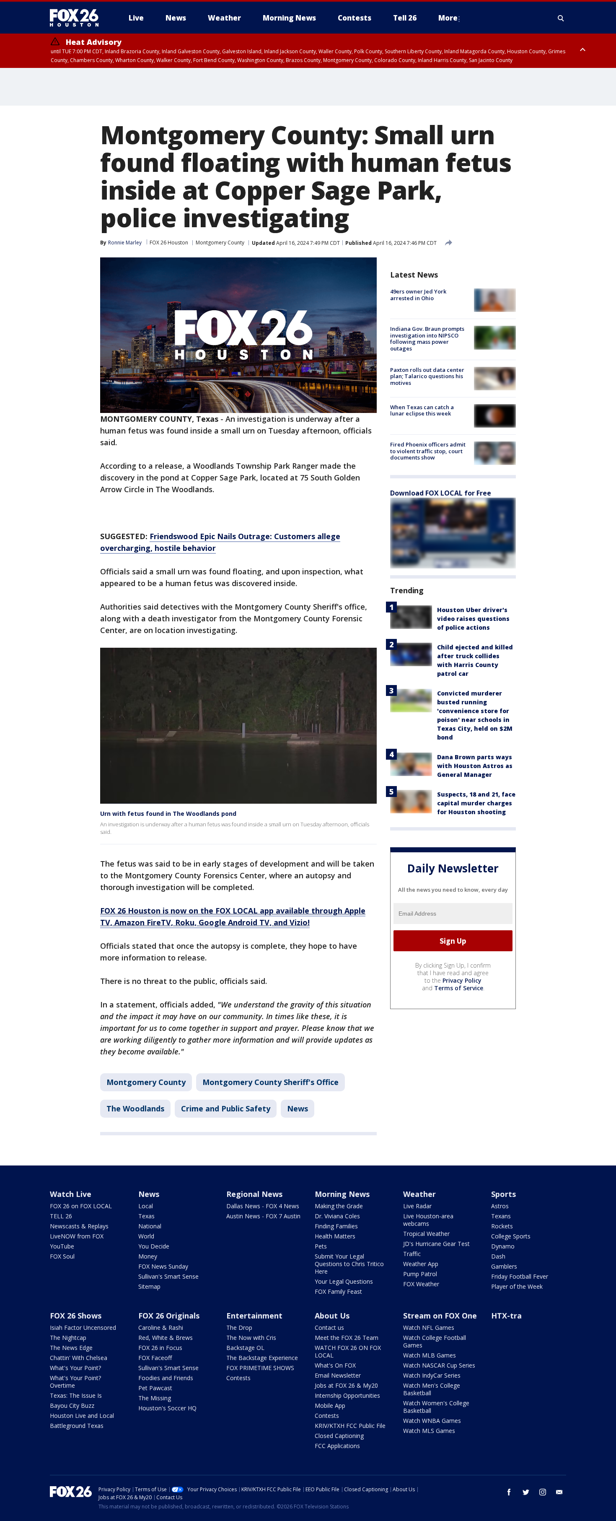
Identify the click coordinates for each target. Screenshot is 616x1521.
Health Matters (335, 1236)
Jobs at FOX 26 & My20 (346, 1385)
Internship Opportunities (347, 1395)
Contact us (329, 1328)
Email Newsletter (338, 1375)
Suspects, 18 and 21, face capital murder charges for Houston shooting (476, 803)
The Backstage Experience (262, 1358)
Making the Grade (339, 1206)
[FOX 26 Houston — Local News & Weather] (77, 18)
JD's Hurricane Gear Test (436, 1244)
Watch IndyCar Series (432, 1375)
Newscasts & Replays (79, 1226)
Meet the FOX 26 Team (346, 1338)
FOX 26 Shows (75, 1316)
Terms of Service (458, 988)
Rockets (502, 1226)
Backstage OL (245, 1348)
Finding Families (336, 1226)
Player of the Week (517, 1286)
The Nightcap (68, 1338)
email (559, 1492)
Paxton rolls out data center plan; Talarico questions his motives (427, 376)
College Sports (511, 1236)
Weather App (420, 1264)
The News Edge (71, 1348)
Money (147, 1256)
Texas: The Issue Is (76, 1395)
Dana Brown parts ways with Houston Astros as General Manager (474, 766)
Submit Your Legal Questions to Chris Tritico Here (349, 1263)
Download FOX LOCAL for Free (440, 493)
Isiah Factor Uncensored (83, 1328)
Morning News (342, 1194)
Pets (321, 1246)
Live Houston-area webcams (428, 1220)
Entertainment (254, 1316)
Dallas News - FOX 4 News (262, 1206)
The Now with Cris (251, 1338)
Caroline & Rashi (160, 1328)
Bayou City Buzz (72, 1405)
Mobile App (330, 1405)
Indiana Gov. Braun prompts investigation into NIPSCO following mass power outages (427, 338)
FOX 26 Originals (168, 1316)
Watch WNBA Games (432, 1421)
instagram (542, 1492)
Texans (501, 1216)
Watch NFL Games (428, 1328)
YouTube (62, 1246)
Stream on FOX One (440, 1316)
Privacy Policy (462, 980)
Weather (419, 1194)
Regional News (254, 1194)
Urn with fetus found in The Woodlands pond (168, 814)
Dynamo (503, 1246)
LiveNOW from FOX (77, 1236)
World (146, 1236)
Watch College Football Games (434, 1341)
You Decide (153, 1246)
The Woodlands (135, 1108)
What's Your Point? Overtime (75, 1381)
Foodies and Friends (165, 1378)
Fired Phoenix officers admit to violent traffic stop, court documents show (428, 451)
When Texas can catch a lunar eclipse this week (422, 410)
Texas (146, 1216)
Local (145, 1206)
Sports (503, 1194)
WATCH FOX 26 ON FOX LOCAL (348, 1351)
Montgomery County (220, 242)
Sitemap (149, 1286)
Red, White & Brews (165, 1338)
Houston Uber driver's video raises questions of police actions (473, 618)
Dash (498, 1256)
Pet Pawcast (155, 1388)
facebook (509, 1492)
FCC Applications (337, 1446)
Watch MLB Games (429, 1355)
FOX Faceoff (155, 1358)
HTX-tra (506, 1316)
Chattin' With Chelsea (78, 1358)
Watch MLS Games (429, 1431)
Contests (238, 1378)
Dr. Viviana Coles (337, 1216)
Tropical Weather (426, 1234)
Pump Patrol (420, 1274)
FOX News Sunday (163, 1266)
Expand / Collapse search (561, 18)
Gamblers (504, 1266)
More (448, 18)
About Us (332, 1316)
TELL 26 (61, 1216)
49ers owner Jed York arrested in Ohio (418, 295)
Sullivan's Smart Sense (168, 1276)
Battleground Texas (77, 1426)
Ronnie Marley (125, 242)
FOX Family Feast (338, 1291)
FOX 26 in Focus (160, 1348)
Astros (500, 1206)
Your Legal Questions (344, 1281)
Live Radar (417, 1206)
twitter (526, 1492)
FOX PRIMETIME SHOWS (260, 1368)
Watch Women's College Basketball (436, 1407)
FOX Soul (62, 1256)
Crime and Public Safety (225, 1108)
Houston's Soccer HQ (167, 1408)
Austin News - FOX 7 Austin (263, 1216)
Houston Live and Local (82, 1416)
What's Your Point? (75, 1368)
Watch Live (70, 1194)
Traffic (412, 1254)
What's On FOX (335, 1365)
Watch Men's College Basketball (431, 1389)
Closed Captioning (339, 1436)
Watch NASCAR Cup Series (439, 1365)
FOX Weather (421, 1284)
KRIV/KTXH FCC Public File (350, 1426)
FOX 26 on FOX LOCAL (81, 1206)
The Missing (154, 1398)
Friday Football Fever (519, 1276)
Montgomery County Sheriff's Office (270, 1082)
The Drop (239, 1328)
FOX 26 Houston (169, 242)
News (297, 1108)
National (149, 1226)
